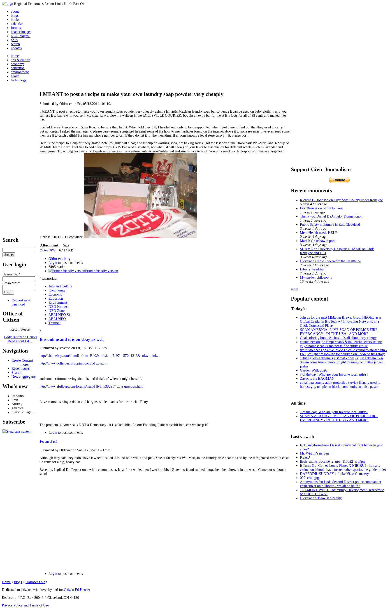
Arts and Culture (60, 286)
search (15, 44)
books (15, 19)
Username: (11, 274)
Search (16, 372)
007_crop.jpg (309, 478)
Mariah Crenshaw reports (318, 241)
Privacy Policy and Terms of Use (25, 605)
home (15, 56)
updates (16, 48)
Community (57, 290)
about (15, 11)
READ (305, 457)
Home (6, 582)
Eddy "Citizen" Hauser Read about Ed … (20, 339)
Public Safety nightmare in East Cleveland (330, 224)
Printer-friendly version (101, 271)
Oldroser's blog (59, 259)
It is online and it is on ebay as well (71, 339)
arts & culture (20, 60)
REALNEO (57, 319)
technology (19, 80)
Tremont (54, 323)
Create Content (22, 360)
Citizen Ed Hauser (77, 590)
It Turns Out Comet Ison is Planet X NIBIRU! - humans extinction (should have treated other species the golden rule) (343, 467)
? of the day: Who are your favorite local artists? (334, 374)
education (18, 68)
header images (21, 32)
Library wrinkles (312, 269)
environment (20, 72)
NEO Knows (58, 306)
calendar (17, 24)
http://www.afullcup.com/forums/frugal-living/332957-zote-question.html (91, 386)
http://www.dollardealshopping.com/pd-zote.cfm (73, 363)
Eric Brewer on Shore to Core (321, 208)
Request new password (21, 302)
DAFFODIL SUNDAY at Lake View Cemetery (334, 474)
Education (56, 298)
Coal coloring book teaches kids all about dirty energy (338, 338)
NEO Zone (57, 311)
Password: (11, 283)
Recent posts (21, 368)
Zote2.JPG (48, 250)
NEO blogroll (20, 36)
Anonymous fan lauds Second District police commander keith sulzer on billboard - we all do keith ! (340, 484)
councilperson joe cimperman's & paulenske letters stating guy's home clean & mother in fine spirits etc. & (341, 344)
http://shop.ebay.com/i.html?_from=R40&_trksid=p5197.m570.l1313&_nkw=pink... (99, 356)
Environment (58, 302)
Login (53, 263)
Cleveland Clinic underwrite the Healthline (330, 261)
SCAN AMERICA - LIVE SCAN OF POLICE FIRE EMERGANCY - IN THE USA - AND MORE (339, 332)
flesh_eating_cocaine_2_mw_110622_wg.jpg (332, 461)
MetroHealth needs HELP (318, 232)
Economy (55, 294)
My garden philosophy (316, 277)
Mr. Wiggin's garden (314, 453)
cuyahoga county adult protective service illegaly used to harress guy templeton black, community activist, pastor (340, 384)
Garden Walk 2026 (313, 370)
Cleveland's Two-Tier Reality (321, 498)
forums (16, 28)
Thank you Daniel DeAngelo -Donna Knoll (331, 216)
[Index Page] (7, 4)
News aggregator (24, 377)
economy (17, 64)
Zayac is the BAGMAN (317, 378)
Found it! (48, 441)
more (294, 289)
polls (14, 40)
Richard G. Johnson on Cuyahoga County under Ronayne (341, 200)
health (15, 76)
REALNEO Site (60, 315)
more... (25, 364)
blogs (15, 15)
